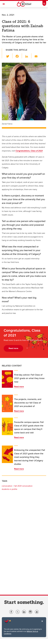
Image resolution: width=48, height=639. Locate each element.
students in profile (9, 489)
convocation (7, 485)
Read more (19, 386)
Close (42, 623)
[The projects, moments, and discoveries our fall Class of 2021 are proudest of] (7, 403)
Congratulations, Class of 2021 (29, 150)
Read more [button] (13, 348)
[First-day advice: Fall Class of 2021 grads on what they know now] (7, 379)
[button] (9, 55)
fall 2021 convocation (23, 485)
